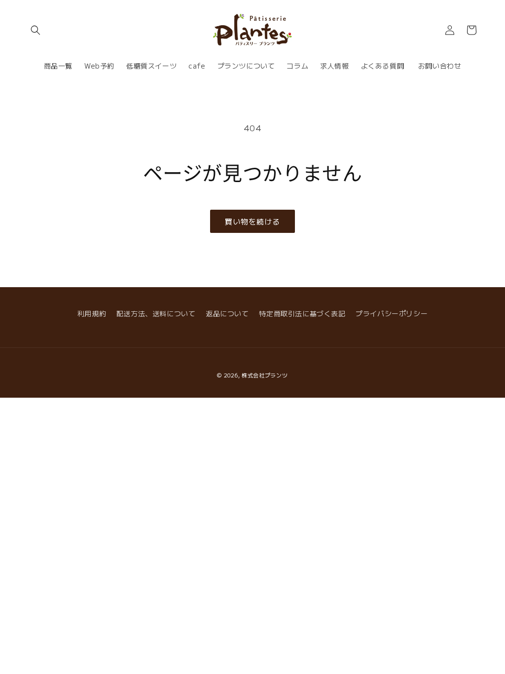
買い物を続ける (252, 221)
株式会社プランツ (265, 375)
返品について (227, 313)
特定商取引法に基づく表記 (302, 313)
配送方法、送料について (156, 313)
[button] (35, 30)
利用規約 (91, 313)
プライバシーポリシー (392, 313)
